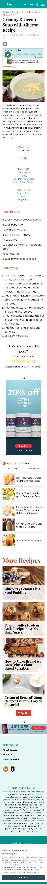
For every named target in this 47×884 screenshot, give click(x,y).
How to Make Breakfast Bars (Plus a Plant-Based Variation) (23, 665)
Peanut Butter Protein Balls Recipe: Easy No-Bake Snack (22, 628)
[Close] (43, 847)
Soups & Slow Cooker (23, 182)
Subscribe (28, 5)
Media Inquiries (11, 759)
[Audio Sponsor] (23, 62)
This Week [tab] (33, 468)
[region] (23, 863)
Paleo (23, 176)
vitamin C (7, 118)
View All (23, 713)
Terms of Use (28, 867)
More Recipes (21, 560)
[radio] (13, 361)
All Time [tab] (13, 468)
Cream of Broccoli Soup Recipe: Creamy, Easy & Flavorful (23, 701)
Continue (23, 877)
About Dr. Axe (10, 750)
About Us (7, 755)
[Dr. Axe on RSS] (6, 769)
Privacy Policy (22, 843)
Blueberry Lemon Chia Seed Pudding (22, 590)
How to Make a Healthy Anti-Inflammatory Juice (28, 494)
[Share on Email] (5, 43)
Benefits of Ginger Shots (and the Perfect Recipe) (28, 479)
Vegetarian (23, 199)
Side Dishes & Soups (23, 179)
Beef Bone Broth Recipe (28, 540)
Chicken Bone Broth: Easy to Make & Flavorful (29, 525)
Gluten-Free (23, 172)
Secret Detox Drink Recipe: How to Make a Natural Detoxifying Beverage (29, 510)
